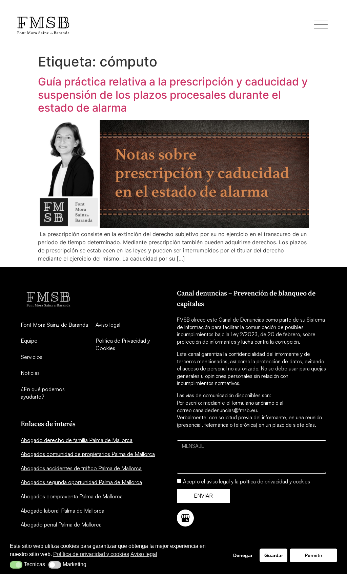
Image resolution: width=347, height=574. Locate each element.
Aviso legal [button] (143, 554)
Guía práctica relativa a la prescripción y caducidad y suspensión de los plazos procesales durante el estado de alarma (173, 94)
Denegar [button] (242, 555)
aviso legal (218, 481)
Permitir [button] (313, 555)
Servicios (31, 356)
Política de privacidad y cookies (91, 554)
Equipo (29, 340)
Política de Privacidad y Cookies (123, 344)
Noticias (30, 372)
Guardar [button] (273, 555)
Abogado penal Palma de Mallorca (61, 524)
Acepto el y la (246, 481)
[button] (16, 565)
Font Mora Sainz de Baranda (54, 324)
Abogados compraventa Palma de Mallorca (72, 496)
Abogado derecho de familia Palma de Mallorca (76, 440)
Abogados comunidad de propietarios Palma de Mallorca (88, 454)
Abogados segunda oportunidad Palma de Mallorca (81, 482)
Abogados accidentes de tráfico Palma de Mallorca (81, 468)
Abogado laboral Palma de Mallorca (62, 510)
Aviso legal (108, 324)
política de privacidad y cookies (275, 481)
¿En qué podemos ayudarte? (43, 393)
